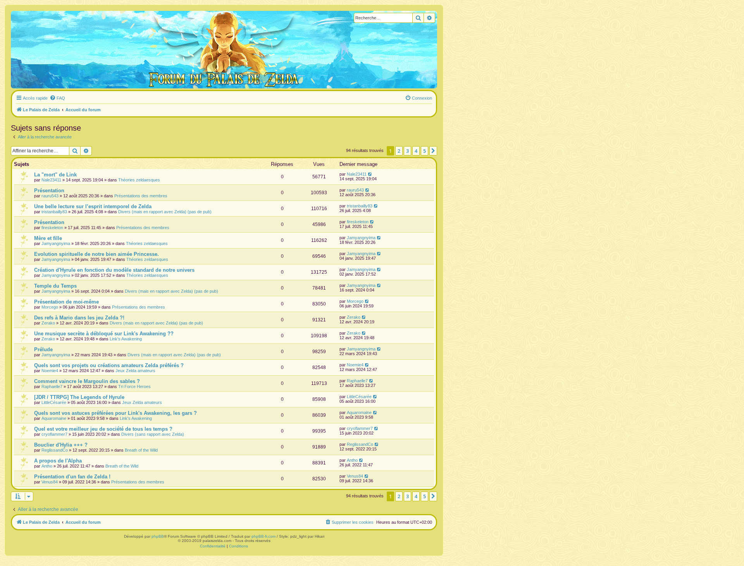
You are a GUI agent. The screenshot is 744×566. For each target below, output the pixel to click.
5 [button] (424, 150)
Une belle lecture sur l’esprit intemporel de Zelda (93, 206)
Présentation (49, 190)
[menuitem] (57, 98)
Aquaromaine (53, 418)
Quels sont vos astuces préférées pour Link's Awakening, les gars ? (115, 413)
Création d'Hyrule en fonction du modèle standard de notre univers (114, 270)
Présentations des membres (140, 195)
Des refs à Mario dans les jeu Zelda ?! (79, 318)
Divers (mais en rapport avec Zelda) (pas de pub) (165, 211)
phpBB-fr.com (263, 536)
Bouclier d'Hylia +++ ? (61, 445)
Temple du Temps (55, 286)
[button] (433, 150)
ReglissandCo (54, 450)
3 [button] (407, 150)
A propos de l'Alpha (58, 461)
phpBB (158, 536)
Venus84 (49, 482)
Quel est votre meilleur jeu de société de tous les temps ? (103, 429)
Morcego (49, 307)
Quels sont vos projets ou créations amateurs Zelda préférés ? (109, 365)
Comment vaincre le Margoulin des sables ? (87, 381)
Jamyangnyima (55, 243)
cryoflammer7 (54, 434)
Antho (46, 466)
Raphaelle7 (51, 386)
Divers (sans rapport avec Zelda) (152, 434)
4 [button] (416, 150)
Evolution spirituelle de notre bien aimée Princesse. (96, 254)
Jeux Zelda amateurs (135, 370)
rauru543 (50, 195)
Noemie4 (49, 370)
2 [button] (399, 150)
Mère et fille (48, 238)
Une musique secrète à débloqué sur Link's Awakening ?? (104, 333)
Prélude (43, 349)
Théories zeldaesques (139, 180)
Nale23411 (51, 180)
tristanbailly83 (54, 211)
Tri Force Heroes (134, 386)
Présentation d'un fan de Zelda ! (72, 477)
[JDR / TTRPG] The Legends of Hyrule (79, 397)
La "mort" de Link (55, 175)
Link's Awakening (126, 338)
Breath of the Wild (141, 450)
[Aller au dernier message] (370, 174)
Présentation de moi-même (66, 302)
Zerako (48, 323)
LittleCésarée (53, 402)
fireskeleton (52, 227)
